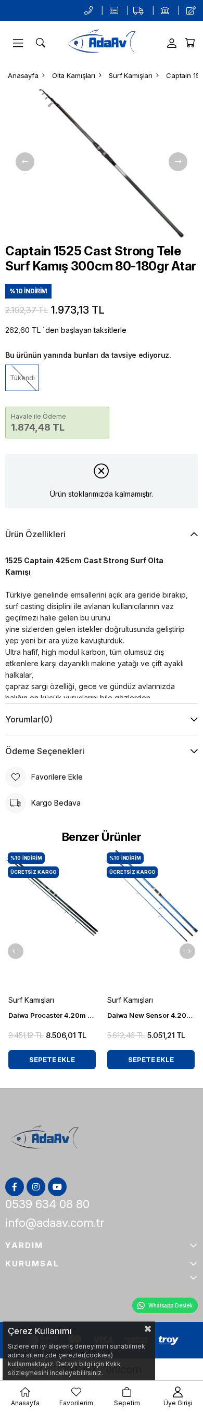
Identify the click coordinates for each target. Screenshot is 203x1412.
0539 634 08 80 (47, 1204)
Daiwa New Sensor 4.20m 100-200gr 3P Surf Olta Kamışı (151, 1015)
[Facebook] (14, 1186)
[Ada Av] (101, 43)
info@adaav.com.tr (54, 1222)
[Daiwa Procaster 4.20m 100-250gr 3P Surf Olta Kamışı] (52, 920)
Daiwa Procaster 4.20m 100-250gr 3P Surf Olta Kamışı (52, 1015)
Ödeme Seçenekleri (44, 751)
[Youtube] (57, 1186)
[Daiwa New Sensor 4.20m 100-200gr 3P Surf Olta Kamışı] (151, 920)
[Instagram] (36, 1186)
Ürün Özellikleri (35, 534)
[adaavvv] (44, 1140)
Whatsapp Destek (170, 1305)
